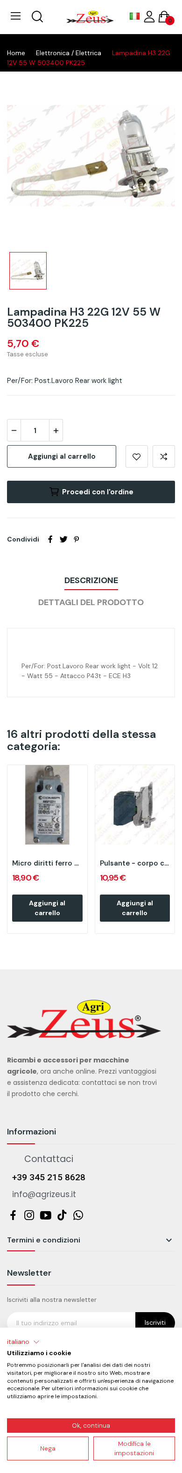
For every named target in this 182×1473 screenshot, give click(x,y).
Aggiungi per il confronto (164, 456)
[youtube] (45, 1216)
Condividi (50, 539)
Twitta (63, 539)
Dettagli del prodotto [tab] (91, 602)
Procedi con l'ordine (97, 492)
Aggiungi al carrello (62, 456)
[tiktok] (62, 1216)
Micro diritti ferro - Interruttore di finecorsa (47, 863)
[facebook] (13, 1216)
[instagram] (29, 1216)
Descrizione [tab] (91, 580)
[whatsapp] (78, 1216)
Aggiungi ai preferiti (137, 456)
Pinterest (76, 539)
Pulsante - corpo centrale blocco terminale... (135, 863)
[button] (23, 1342)
